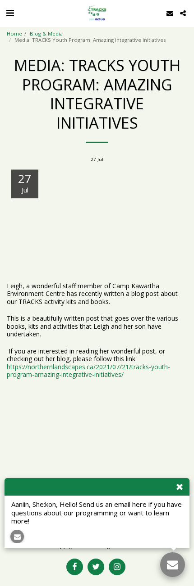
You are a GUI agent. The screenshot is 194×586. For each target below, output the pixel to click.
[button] (10, 13)
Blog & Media (46, 33)
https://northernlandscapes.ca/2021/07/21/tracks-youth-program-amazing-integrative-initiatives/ (88, 370)
